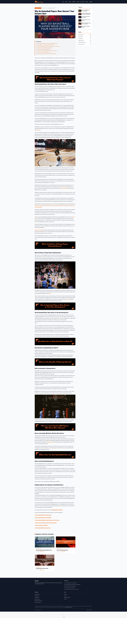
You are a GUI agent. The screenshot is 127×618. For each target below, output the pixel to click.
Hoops (78, 1)
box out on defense (64, 188)
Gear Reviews (37, 595)
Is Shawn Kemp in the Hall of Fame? (42, 568)
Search (90, 1)
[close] (63, 614)
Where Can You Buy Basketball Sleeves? (43, 52)
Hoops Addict (37, 580)
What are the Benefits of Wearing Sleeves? (44, 49)
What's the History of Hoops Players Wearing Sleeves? (45, 44)
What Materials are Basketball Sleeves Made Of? (45, 47)
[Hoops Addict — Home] (39, 2)
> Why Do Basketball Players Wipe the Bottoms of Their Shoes (47, 520)
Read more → (42, 551)
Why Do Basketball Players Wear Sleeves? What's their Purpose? (47, 43)
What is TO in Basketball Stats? (62, 550)
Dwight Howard (50, 442)
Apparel (73, 1)
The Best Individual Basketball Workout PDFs (44, 550)
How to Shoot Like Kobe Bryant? (86, 27)
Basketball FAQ (38, 548)
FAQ (63, 1)
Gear (66, 1)
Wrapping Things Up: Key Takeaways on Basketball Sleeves (46, 53)
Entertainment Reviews (38, 600)
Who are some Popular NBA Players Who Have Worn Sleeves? (47, 50)
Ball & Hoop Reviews (38, 602)
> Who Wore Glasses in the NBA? (41, 525)
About (87, 1)
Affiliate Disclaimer (67, 597)
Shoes (70, 1)
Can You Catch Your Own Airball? (86, 20)
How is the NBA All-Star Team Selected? (86, 10)
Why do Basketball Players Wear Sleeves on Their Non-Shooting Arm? (48, 46)
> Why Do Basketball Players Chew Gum (42, 527)
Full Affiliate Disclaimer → (68, 607)
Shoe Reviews (37, 597)
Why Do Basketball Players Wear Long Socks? (86, 23)
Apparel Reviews (37, 599)
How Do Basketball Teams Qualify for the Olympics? (86, 14)
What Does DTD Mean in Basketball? (86, 17)
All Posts (82, 1)
